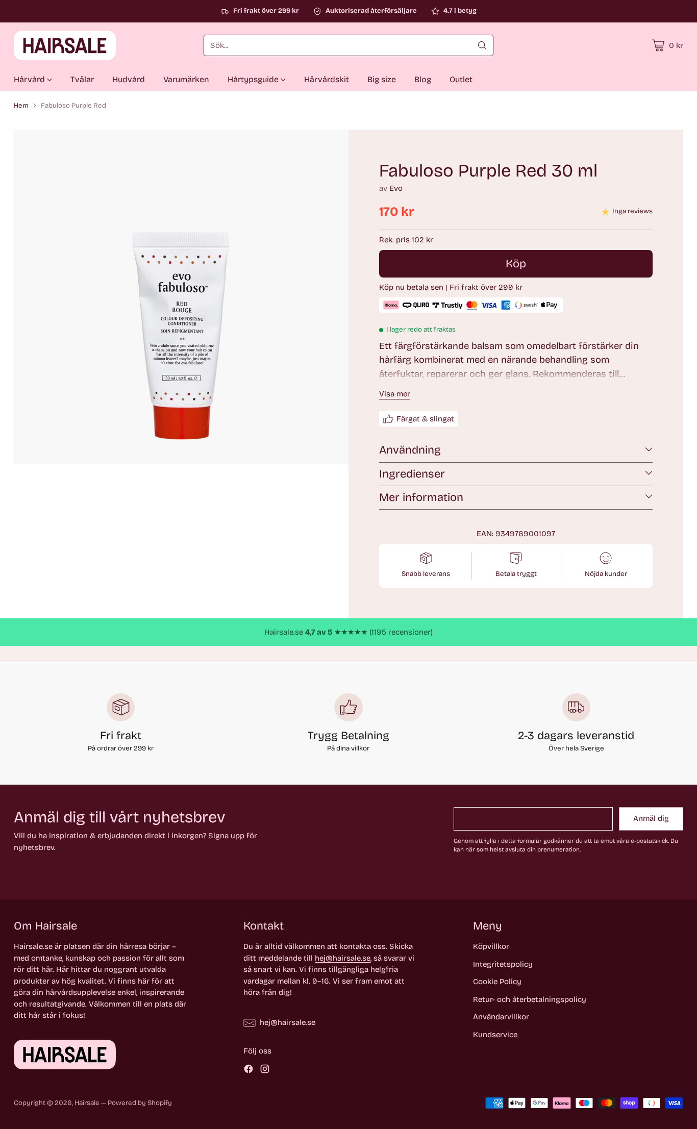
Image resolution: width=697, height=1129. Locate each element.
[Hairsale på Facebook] (248, 1070)
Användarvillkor (501, 1016)
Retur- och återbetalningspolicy (529, 999)
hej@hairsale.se (342, 958)
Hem (21, 106)
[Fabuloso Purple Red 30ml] (181, 297)
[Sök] (482, 45)
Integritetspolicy (503, 964)
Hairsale (86, 1103)
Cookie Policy (497, 981)
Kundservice (495, 1034)
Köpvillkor (491, 946)
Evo (396, 188)
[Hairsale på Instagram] (265, 1070)
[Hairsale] (65, 45)
